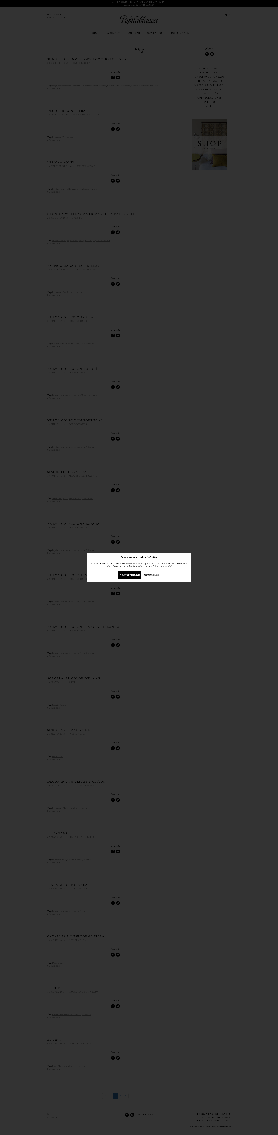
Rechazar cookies (151, 575)
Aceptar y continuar (130, 575)
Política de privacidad (162, 566)
